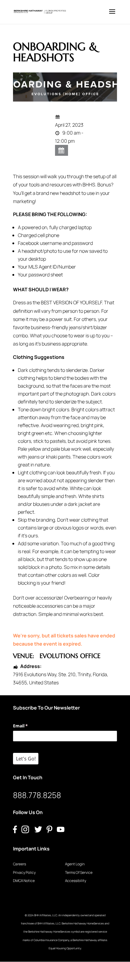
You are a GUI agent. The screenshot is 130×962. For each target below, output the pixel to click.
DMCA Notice (24, 880)
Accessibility (75, 880)
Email (29, 726)
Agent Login (75, 864)
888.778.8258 (37, 795)
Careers (19, 864)
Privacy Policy (24, 872)
